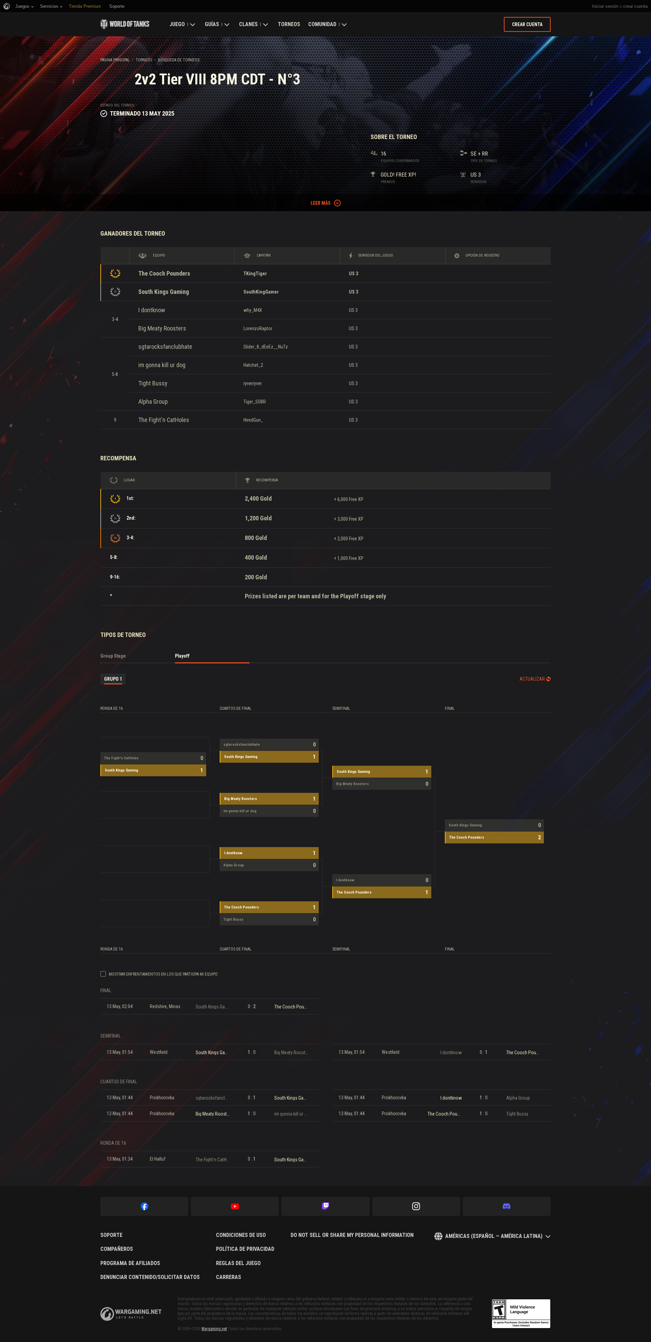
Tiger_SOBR (254, 401)
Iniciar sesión (605, 6)
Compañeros (116, 1249)
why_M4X (252, 310)
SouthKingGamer (261, 292)
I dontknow (151, 310)
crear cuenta (635, 6)
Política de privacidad (245, 1249)
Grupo (113, 679)
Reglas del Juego (238, 1263)
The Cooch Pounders (164, 273)
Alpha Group (153, 401)
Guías (212, 24)
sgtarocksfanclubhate (165, 346)
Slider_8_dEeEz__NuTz (265, 346)
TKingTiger (255, 273)
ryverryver (252, 383)
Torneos (289, 24)
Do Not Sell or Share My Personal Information (352, 1235)
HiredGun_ (253, 420)
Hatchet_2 (253, 365)
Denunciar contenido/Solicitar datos (150, 1277)
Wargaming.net (214, 1328)
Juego (177, 24)
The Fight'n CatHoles (163, 419)
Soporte (111, 1235)
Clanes (248, 24)
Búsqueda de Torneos (178, 60)
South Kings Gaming (163, 291)
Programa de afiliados (130, 1263)
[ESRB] (521, 1314)
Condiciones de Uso (241, 1235)
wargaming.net (130, 1314)
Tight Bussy (152, 383)
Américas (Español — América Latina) (493, 1236)
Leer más (321, 203)
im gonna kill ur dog (161, 364)
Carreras (228, 1277)
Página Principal (115, 60)
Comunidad (322, 24)
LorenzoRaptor (257, 328)
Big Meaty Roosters (162, 328)
